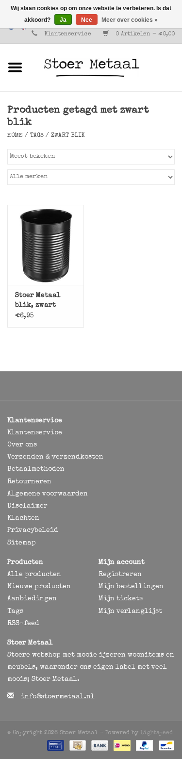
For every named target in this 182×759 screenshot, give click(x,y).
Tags (37, 136)
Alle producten (34, 574)
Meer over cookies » (129, 19)
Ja (63, 19)
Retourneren (29, 481)
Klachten (23, 518)
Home (15, 136)
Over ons (22, 445)
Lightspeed (156, 733)
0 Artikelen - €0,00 (144, 34)
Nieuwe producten (39, 586)
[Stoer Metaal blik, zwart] (45, 245)
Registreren (120, 574)
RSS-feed (23, 623)
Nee (86, 19)
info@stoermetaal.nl (58, 696)
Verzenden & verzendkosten (55, 457)
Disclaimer (27, 506)
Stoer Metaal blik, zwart (38, 300)
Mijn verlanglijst (130, 611)
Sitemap (21, 543)
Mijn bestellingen (131, 586)
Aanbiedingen (32, 598)
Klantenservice (67, 34)
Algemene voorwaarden (47, 494)
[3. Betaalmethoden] (55, 745)
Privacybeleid (32, 530)
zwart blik (68, 136)
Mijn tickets (121, 598)
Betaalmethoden (36, 469)
